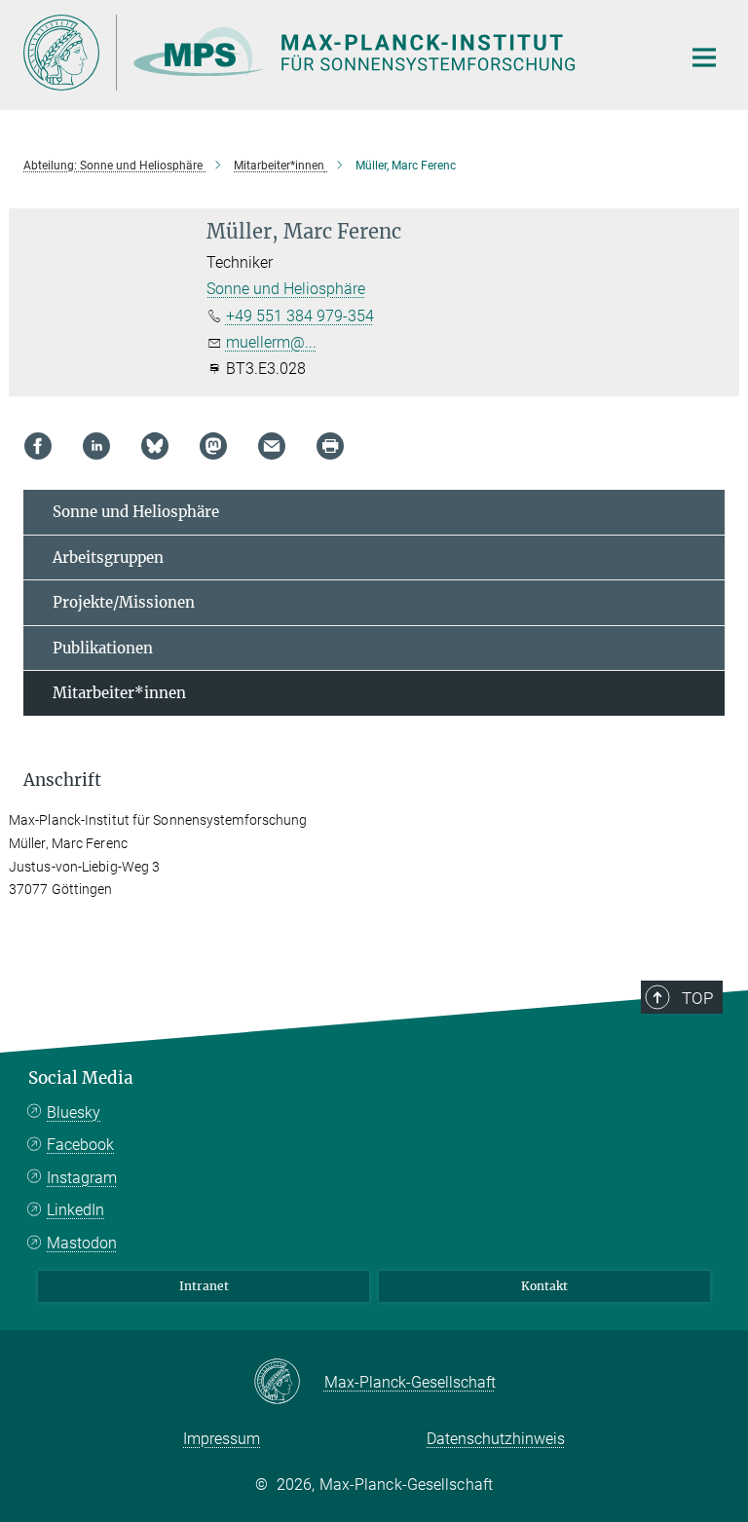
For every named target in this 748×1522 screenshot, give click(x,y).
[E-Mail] (271, 446)
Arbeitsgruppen (108, 557)
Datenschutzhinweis (496, 1438)
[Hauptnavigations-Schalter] (704, 57)
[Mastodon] (213, 446)
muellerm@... (271, 342)
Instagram (82, 1178)
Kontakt (544, 1286)
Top (697, 998)
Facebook (80, 1144)
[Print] (330, 446)
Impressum (221, 1438)
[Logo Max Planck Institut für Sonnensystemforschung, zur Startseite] (339, 53)
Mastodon (82, 1243)
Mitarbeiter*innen (119, 693)
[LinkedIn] (96, 446)
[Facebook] (38, 446)
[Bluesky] (154, 446)
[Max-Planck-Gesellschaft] (288, 1382)
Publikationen (103, 648)
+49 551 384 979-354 (300, 316)
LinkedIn (75, 1210)
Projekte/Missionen (124, 602)
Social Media (80, 1078)
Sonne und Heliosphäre (285, 288)
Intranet (204, 1286)
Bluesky (73, 1112)
